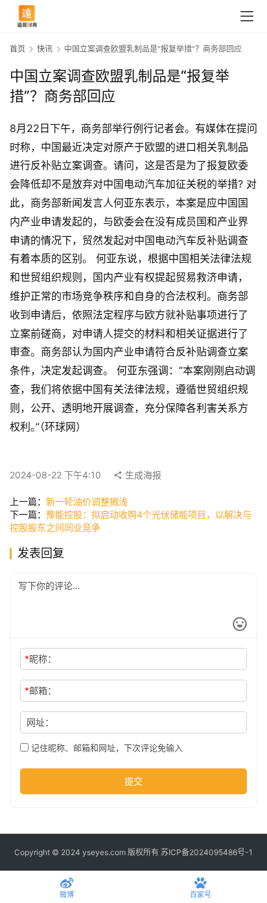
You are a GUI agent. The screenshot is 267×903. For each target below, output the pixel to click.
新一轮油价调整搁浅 (87, 501)
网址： (40, 722)
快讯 (44, 49)
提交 (133, 780)
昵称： (40, 658)
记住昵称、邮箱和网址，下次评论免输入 (106, 747)
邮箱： (40, 690)
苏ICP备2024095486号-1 (207, 852)
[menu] (247, 16)
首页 (17, 49)
